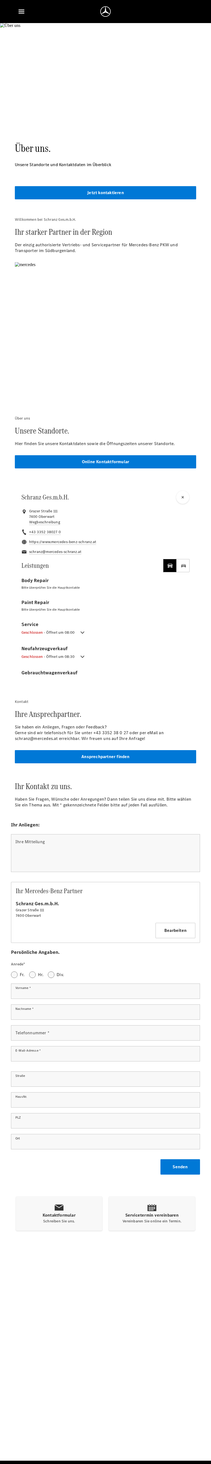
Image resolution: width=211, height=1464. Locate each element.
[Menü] (21, 11)
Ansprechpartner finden (105, 756)
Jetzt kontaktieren (105, 192)
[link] (44, 522)
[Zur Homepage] (105, 11)
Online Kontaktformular (105, 462)
